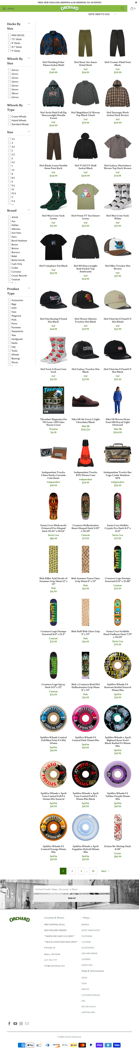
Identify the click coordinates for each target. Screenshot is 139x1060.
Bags (13, 304)
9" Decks (15, 50)
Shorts (14, 362)
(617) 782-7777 (50, 960)
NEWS (84, 977)
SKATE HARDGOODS (91, 930)
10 (12, 189)
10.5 (13, 193)
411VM (14, 217)
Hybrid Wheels (18, 120)
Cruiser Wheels (18, 116)
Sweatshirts (17, 331)
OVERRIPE (86, 959)
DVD (13, 307)
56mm (14, 89)
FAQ (83, 1001)
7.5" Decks (16, 39)
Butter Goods (18, 260)
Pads (13, 319)
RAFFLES (85, 989)
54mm (14, 81)
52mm (14, 73)
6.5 (13, 162)
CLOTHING (86, 942)
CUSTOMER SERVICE (91, 995)
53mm (14, 77)
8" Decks (15, 43)
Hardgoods (17, 339)
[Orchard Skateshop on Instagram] (21, 1024)
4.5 (13, 146)
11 (12, 197)
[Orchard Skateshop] (69, 8)
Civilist (14, 267)
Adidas (14, 225)
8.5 (13, 177)
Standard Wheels (20, 124)
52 (93, 871)
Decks (14, 342)
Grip (13, 346)
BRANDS (85, 924)
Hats (13, 311)
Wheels (15, 354)
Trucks (14, 350)
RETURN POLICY (89, 1006)
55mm (14, 85)
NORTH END (87, 965)
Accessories (17, 300)
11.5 (13, 201)
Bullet (14, 256)
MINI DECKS (17, 35)
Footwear (16, 327)
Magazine (16, 315)
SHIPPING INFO (88, 1012)
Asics (14, 236)
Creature (15, 279)
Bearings (15, 358)
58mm (14, 93)
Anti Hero (16, 232)
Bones (14, 244)
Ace (13, 221)
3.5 (13, 138)
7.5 (12, 170)
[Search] (124, 8)
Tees (13, 335)
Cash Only (16, 263)
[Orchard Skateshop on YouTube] (15, 1024)
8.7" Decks (16, 46)
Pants (14, 323)
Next (104, 871)
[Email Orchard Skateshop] (27, 1024)
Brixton (15, 248)
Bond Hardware (19, 240)
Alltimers (15, 228)
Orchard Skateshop (72, 1037)
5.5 (13, 154)
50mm (15, 70)
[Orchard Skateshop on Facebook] (9, 1024)
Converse (16, 271)
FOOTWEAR (87, 936)
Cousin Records (19, 275)
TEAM (84, 983)
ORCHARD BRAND (90, 953)
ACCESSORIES (88, 947)
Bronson (15, 252)
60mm (15, 97)
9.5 (13, 185)
